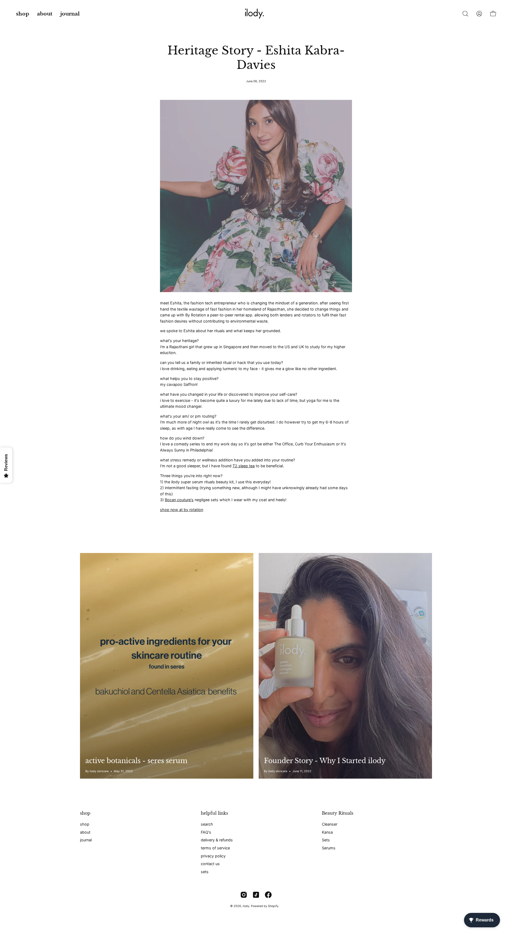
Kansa (327, 832)
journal (86, 840)
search (207, 824)
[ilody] (256, 13)
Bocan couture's (179, 499)
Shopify (273, 906)
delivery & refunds (217, 840)
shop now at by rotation (181, 509)
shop (85, 813)
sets (205, 871)
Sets (326, 840)
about (85, 832)
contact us (210, 863)
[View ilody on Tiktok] (256, 895)
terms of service (215, 848)
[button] (44, 13)
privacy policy (213, 856)
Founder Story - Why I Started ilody (325, 761)
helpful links (214, 813)
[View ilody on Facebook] (268, 895)
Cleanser (329, 824)
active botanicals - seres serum (136, 761)
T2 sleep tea (244, 466)
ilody (246, 906)
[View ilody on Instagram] (244, 895)
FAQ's (206, 832)
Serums (328, 848)
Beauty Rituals (337, 813)
